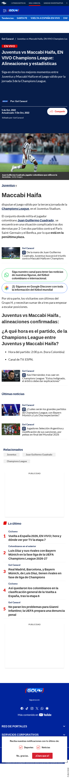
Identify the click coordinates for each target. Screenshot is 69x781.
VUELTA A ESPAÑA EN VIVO (45, 18)
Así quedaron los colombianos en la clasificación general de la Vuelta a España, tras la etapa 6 (33, 592)
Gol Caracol (34, 3)
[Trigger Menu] (5, 10)
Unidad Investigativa (53, 3)
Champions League (17, 461)
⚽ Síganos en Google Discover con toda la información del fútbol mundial (37, 288)
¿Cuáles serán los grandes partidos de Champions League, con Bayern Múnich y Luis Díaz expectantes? (44, 412)
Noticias (46, 747)
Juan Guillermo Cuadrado (39, 454)
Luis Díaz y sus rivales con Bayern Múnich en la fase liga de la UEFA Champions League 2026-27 (32, 554)
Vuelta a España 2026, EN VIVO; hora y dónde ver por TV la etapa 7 (34, 538)
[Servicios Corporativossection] (64, 734)
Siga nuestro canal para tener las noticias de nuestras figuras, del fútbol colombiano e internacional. (37, 275)
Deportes (28, 747)
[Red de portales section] (64, 726)
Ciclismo (13, 531)
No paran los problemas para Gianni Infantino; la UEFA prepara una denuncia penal (36, 610)
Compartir (60, 111)
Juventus (11, 454)
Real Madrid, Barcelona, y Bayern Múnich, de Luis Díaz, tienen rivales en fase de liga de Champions (34, 573)
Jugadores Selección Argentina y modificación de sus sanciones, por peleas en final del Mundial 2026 (43, 431)
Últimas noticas (18, 3)
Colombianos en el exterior (22, 546)
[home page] (4, 3)
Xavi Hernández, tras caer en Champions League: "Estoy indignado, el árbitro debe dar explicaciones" (43, 377)
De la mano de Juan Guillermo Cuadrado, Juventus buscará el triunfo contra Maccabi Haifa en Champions (44, 255)
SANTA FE (22, 18)
